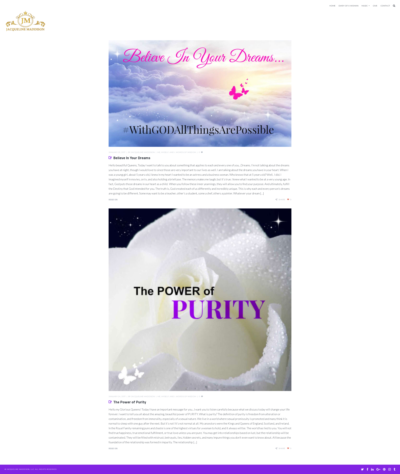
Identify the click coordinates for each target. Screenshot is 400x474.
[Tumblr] (394, 469)
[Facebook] (367, 469)
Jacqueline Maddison (143, 152)
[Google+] (378, 469)
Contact (385, 6)
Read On (113, 199)
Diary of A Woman (348, 6)
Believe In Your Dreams (131, 158)
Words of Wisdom (186, 152)
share (282, 199)
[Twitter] (362, 469)
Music (365, 6)
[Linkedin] (372, 469)
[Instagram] (389, 469)
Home (332, 6)
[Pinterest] (384, 469)
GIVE (375, 6)
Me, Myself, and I (166, 152)
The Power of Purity (129, 402)
